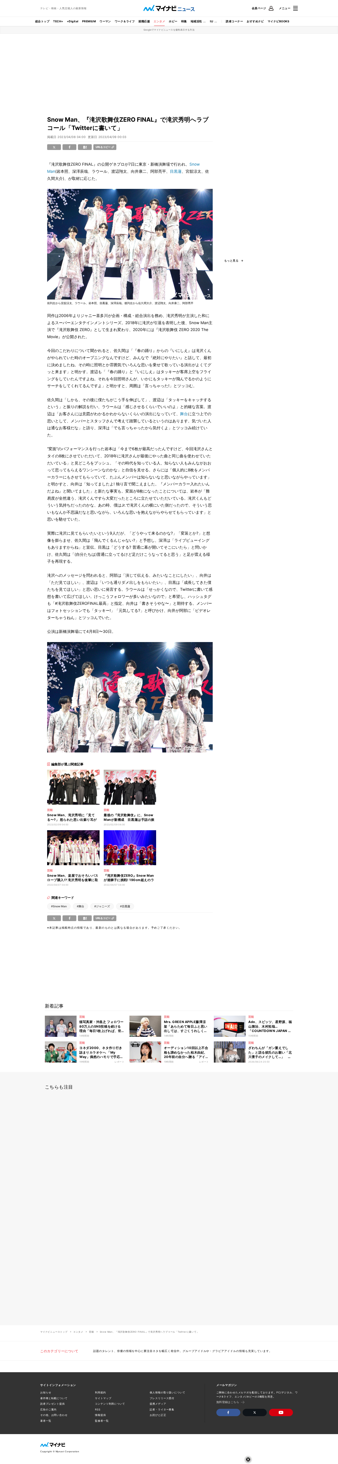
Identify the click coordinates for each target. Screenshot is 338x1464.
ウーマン (105, 21)
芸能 (91, 1331)
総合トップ (42, 21)
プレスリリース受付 (162, 1398)
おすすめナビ (255, 21)
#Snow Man (59, 906)
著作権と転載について (54, 1398)
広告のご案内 (48, 1409)
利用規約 (100, 1392)
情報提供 (100, 1415)
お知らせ (45, 1392)
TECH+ (58, 21)
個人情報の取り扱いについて (167, 1392)
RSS (97, 1409)
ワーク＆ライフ (125, 21)
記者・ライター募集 (162, 1409)
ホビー (173, 21)
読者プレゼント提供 (52, 1403)
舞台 (184, 414)
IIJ (211, 21)
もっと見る (231, 260)
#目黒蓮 (125, 906)
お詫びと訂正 (158, 1415)
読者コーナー (234, 21)
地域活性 (196, 21)
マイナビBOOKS (278, 21)
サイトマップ (103, 1398)
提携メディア (158, 1403)
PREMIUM (89, 21)
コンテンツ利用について (110, 1403)
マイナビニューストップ (54, 1331)
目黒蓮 (176, 171)
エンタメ (159, 21)
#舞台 (80, 906)
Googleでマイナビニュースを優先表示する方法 (169, 29)
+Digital (72, 21)
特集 (184, 21)
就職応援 (144, 21)
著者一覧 (45, 1420)
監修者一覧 (102, 1420)
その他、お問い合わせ (54, 1415)
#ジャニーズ (102, 906)
